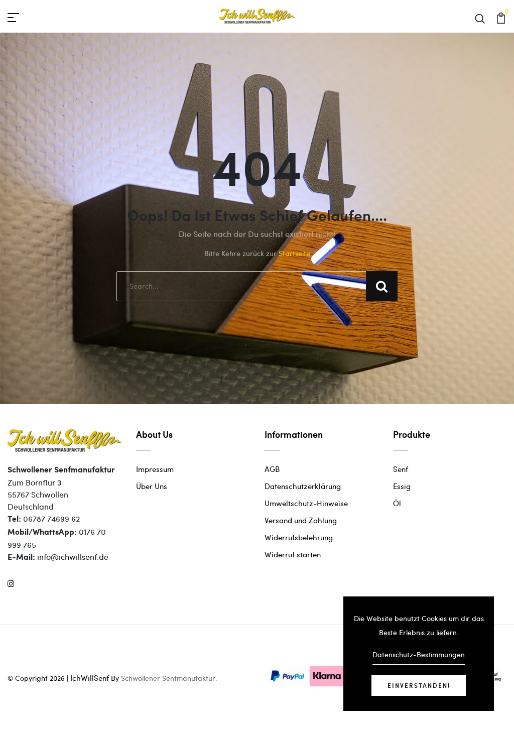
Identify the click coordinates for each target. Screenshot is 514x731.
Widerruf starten (293, 554)
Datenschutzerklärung (303, 486)
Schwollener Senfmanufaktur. (169, 678)
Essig (402, 486)
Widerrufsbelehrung (299, 537)
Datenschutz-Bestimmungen (418, 654)
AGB (272, 469)
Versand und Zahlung (301, 520)
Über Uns (151, 486)
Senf (400, 469)
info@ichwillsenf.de (72, 556)
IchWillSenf (89, 678)
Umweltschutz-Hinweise (306, 503)
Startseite (294, 253)
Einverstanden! (419, 685)
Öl (397, 503)
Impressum (155, 469)
